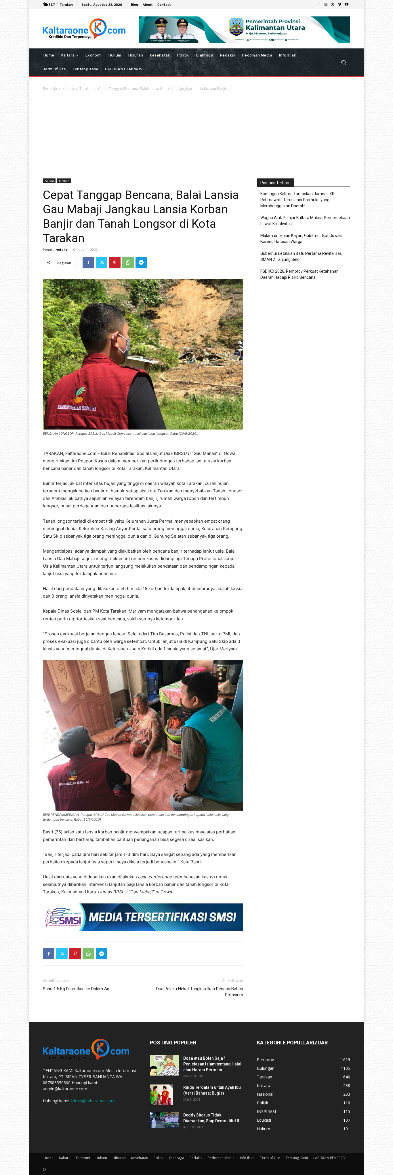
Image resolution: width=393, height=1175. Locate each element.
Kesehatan (139, 1157)
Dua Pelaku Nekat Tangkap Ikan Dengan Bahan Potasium (199, 991)
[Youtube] (346, 4)
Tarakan (86, 88)
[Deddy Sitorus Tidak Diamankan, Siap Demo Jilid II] (164, 1120)
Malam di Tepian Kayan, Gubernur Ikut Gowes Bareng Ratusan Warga (301, 238)
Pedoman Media (221, 1157)
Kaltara (68, 88)
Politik (158, 1157)
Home (48, 1157)
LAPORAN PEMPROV (329, 1157)
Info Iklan (247, 1157)
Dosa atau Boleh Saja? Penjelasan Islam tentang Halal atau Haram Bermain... (212, 1064)
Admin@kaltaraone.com (92, 1101)
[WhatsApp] (128, 262)
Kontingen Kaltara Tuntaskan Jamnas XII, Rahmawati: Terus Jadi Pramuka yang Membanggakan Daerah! (297, 199)
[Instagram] (326, 4)
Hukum (101, 1157)
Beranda (50, 88)
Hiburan (119, 1157)
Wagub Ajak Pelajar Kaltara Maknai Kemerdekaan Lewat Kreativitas (305, 220)
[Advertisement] (196, 135)
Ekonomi (83, 1157)
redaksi (62, 249)
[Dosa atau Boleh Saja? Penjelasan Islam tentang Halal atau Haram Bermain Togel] (164, 1065)
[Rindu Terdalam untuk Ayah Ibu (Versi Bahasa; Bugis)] (161, 1094)
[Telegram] (141, 262)
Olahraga (176, 1157)
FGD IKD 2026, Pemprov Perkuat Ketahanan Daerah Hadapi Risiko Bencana (299, 274)
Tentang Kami (297, 1157)
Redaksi (196, 1157)
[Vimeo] (339, 4)
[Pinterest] (115, 262)
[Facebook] (319, 4)
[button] (343, 62)
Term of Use (270, 1157)
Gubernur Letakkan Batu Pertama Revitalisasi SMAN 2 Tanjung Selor (301, 256)
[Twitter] (332, 4)
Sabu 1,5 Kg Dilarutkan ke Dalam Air (76, 988)
